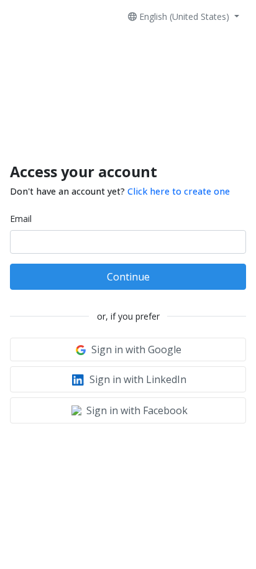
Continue (128, 277)
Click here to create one (178, 191)
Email (21, 218)
